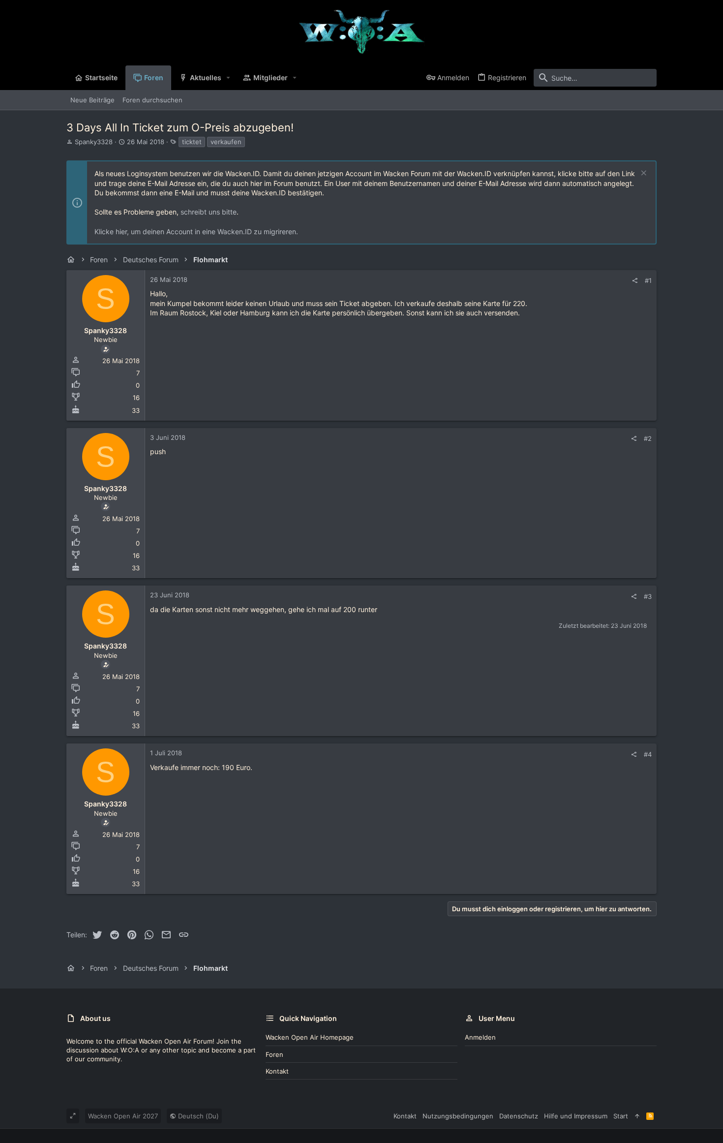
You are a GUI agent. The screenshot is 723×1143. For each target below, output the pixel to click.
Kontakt (277, 1071)
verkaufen (226, 142)
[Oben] (637, 1116)
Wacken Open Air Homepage (310, 1037)
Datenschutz (518, 1116)
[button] (228, 77)
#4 (648, 754)
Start (620, 1116)
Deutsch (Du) (197, 1116)
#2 (648, 438)
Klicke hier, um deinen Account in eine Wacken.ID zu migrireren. (196, 231)
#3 (648, 596)
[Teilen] (634, 280)
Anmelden (480, 1037)
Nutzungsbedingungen (457, 1116)
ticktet (192, 142)
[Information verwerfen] (642, 174)
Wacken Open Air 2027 (123, 1116)
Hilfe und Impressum (575, 1116)
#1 (648, 280)
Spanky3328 (94, 142)
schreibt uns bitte (209, 212)
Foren (274, 1054)
